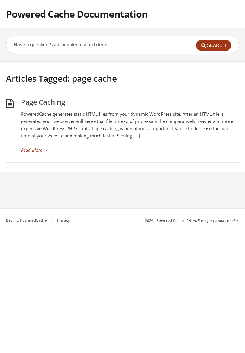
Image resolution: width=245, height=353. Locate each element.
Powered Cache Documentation (77, 13)
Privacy (63, 220)
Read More (34, 150)
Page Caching (43, 102)
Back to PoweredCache (26, 220)
